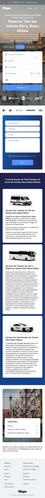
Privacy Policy (31, 156)
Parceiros (7, 466)
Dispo (5, 449)
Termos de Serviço (29, 480)
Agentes (26, 484)
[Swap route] (37, 58)
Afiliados (7, 463)
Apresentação (28, 463)
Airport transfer (9, 47)
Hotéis (6, 474)
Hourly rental (30, 47)
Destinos (26, 474)
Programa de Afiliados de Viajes (18, 433)
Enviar (22, 162)
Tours (39, 47)
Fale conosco (9, 484)
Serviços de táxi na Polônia (17, 429)
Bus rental (20, 47)
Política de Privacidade (31, 466)
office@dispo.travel (31, 2)
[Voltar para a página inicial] (7, 8)
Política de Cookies (30, 469)
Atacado (26, 477)
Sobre (6, 469)
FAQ (5, 480)
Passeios (7, 477)
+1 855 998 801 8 (16, 2)
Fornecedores (9, 487)
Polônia (10, 426)
